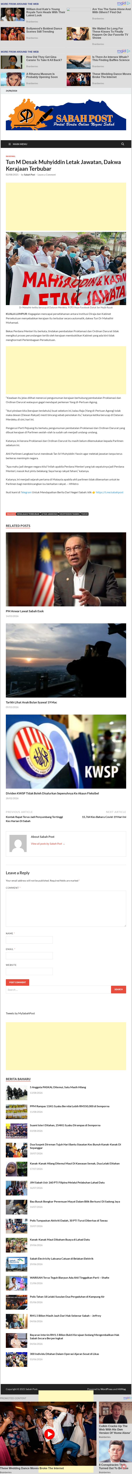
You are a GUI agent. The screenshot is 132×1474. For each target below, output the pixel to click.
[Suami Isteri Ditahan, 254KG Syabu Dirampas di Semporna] (16, 1125)
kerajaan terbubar (28, 514)
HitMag (122, 1389)
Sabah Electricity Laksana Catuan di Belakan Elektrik (62, 1258)
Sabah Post (29, 174)
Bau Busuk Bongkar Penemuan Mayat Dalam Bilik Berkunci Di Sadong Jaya (75, 1201)
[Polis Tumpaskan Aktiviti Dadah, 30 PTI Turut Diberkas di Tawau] (16, 1220)
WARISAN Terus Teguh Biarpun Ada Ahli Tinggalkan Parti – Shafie (69, 1277)
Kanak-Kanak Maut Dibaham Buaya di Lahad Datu (60, 1239)
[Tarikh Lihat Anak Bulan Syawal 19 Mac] (66, 661)
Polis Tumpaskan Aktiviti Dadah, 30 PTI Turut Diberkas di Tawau (69, 1220)
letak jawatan (49, 514)
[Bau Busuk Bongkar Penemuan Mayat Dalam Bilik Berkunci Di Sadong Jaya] (16, 1201)
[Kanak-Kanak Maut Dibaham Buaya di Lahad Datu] (16, 1239)
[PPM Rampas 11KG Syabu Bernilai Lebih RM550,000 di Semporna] (16, 1106)
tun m (84, 514)
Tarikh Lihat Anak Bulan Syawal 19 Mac (31, 702)
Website (11, 965)
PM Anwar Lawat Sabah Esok (25, 611)
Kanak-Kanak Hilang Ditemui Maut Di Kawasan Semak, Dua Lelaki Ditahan (75, 1163)
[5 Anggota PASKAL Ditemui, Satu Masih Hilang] (16, 1087)
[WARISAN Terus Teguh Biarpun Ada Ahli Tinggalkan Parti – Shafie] (16, 1277)
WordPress (107, 1389)
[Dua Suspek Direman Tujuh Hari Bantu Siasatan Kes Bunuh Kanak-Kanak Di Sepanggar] (16, 1144)
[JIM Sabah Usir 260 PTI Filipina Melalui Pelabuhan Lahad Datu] (16, 1182)
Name (10, 933)
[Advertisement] (66, 207)
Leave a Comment (47, 174)
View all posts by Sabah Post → (48, 843)
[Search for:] (66, 989)
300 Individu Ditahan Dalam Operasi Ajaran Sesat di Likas (64, 1353)
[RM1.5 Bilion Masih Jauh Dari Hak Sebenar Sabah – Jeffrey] (16, 1316)
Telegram (26, 492)
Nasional (10, 156)
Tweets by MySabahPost (20, 1013)
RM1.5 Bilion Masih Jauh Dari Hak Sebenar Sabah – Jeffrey (65, 1315)
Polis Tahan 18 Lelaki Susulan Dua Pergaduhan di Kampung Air (67, 1296)
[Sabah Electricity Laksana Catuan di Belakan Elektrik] (16, 1258)
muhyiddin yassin (69, 514)
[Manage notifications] (124, 1466)
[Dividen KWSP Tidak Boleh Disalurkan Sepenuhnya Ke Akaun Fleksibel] (66, 752)
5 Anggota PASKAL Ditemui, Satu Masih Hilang (58, 1087)
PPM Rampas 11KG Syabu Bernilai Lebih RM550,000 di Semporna (69, 1106)
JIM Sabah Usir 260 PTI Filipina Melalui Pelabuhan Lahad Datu (67, 1182)
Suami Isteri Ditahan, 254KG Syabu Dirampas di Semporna (65, 1125)
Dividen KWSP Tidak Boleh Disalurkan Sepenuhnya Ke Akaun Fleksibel (52, 793)
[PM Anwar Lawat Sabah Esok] (66, 570)
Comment (13, 887)
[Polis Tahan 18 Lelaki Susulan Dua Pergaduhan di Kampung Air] (16, 1296)
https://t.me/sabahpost (109, 492)
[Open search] (122, 144)
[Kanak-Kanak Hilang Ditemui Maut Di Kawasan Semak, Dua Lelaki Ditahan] (16, 1163)
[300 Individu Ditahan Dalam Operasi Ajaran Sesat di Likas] (16, 1354)
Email (10, 949)
